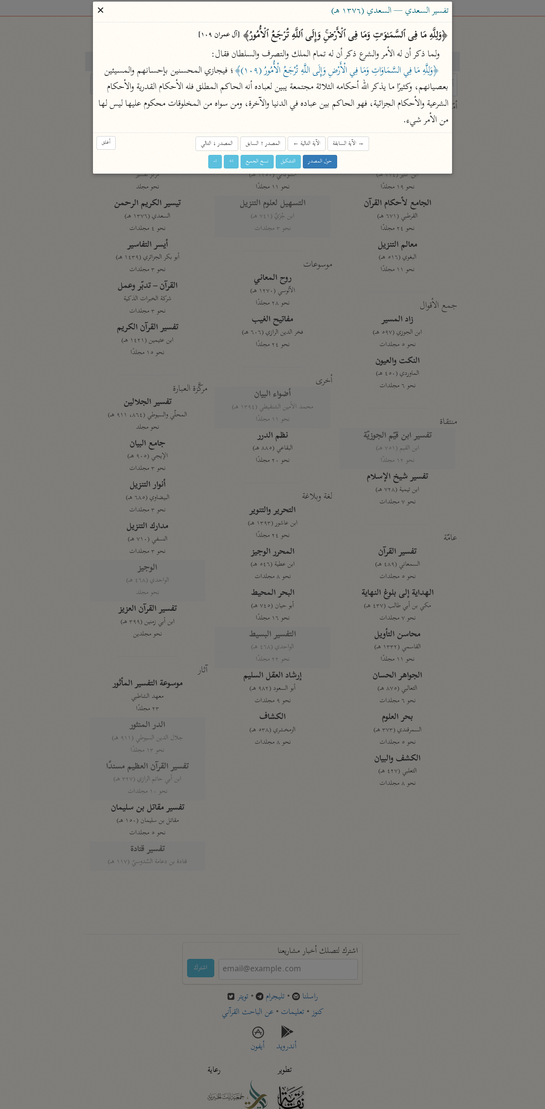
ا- (215, 161)
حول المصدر (320, 161)
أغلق (106, 143)
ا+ (231, 161)
